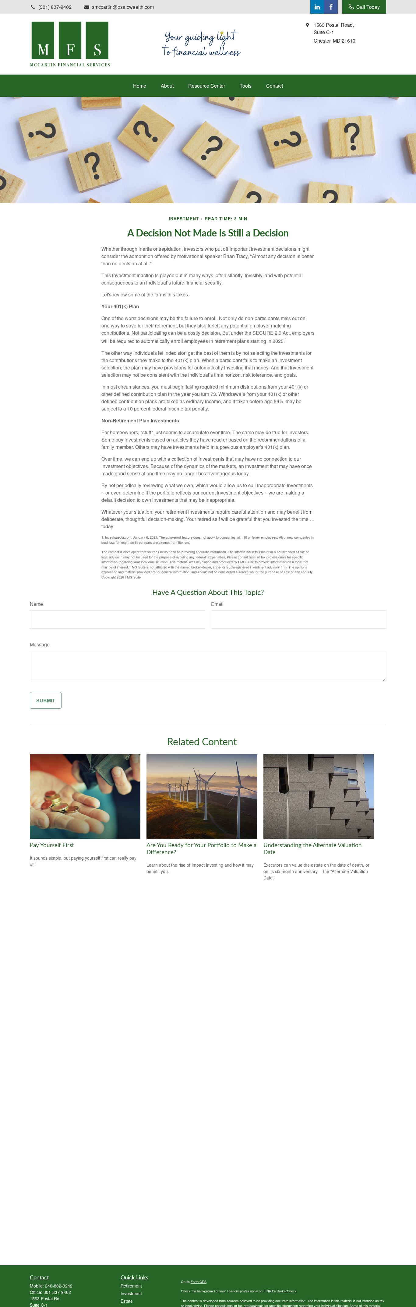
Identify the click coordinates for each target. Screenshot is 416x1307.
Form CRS (198, 1281)
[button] (139, 85)
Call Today (368, 6)
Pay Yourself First (52, 845)
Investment (131, 1293)
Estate (127, 1301)
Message (40, 644)
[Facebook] (331, 7)
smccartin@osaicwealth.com (123, 6)
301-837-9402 (57, 1292)
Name (36, 603)
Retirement (131, 1286)
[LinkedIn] (317, 7)
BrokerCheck (287, 1290)
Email (217, 603)
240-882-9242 (58, 1286)
